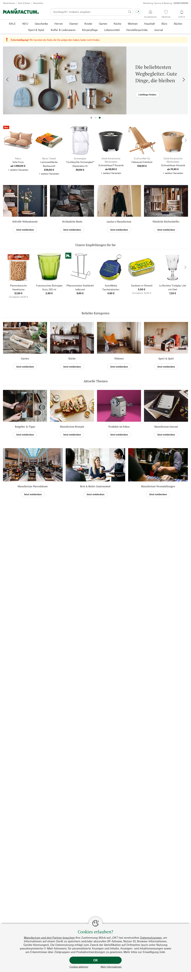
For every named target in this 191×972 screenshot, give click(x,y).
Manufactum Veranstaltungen (158, 486)
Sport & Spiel (166, 358)
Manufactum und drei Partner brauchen (49, 937)
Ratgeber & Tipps (25, 426)
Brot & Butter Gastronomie (95, 486)
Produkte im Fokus (119, 426)
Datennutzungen (151, 937)
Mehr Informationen (111, 966)
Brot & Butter (24, 3)
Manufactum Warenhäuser (33, 486)
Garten (25, 358)
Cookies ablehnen (78, 966)
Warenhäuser (9, 3)
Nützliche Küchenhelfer (166, 221)
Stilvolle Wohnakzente (25, 221)
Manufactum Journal (166, 426)
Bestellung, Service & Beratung (165, 3)
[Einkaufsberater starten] (137, 11)
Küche (72, 358)
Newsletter (38, 3)
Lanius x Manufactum (119, 221)
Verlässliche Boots (72, 221)
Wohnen (119, 358)
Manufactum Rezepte (72, 426)
